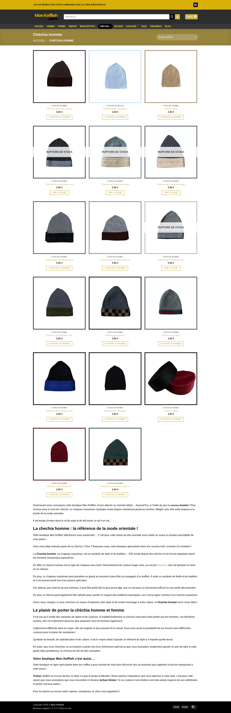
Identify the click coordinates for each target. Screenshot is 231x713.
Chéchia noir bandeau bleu (59, 411)
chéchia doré (171, 108)
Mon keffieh (87, 26)
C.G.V (55, 708)
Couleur (131, 26)
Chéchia (104, 26)
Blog (168, 26)
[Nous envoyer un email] (195, 5)
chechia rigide (171, 411)
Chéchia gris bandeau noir (171, 259)
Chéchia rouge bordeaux (59, 486)
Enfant (73, 26)
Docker (118, 26)
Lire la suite (59, 193)
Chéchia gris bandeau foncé (59, 259)
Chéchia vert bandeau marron (115, 486)
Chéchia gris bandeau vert (59, 335)
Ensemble (156, 26)
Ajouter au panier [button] (59, 117)
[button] (177, 16)
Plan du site (65, 708)
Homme (51, 26)
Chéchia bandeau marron (59, 108)
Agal (144, 26)
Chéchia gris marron (115, 335)
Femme (62, 26)
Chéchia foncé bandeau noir (59, 184)
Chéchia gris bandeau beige (115, 184)
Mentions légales (41, 708)
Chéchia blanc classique (115, 108)
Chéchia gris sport (171, 335)
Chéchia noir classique (115, 411)
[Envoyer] (172, 16)
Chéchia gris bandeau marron (115, 259)
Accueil (39, 26)
